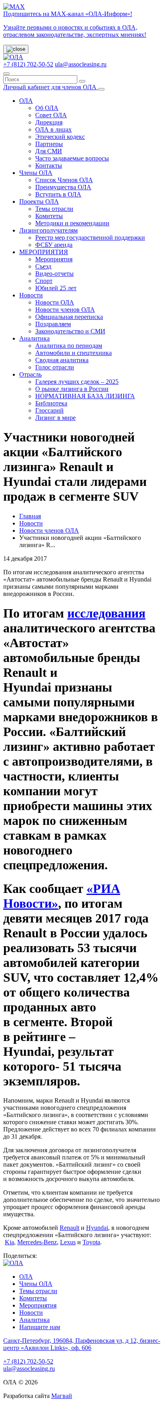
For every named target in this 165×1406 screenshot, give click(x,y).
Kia (9, 1242)
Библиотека (51, 403)
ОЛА (26, 100)
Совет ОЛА (51, 115)
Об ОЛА (46, 107)
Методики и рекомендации (72, 223)
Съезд (43, 266)
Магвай (61, 1395)
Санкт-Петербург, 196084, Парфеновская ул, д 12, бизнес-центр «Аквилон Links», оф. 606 (81, 1344)
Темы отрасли (54, 208)
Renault (69, 1227)
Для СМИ (48, 151)
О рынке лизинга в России (72, 388)
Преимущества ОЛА (63, 187)
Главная (30, 516)
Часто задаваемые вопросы (72, 158)
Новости (31, 295)
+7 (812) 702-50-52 (28, 64)
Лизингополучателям (48, 230)
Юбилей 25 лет (55, 288)
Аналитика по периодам (68, 345)
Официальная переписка (69, 316)
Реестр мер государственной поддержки (90, 237)
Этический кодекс (60, 136)
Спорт (43, 280)
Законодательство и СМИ (70, 331)
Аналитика (34, 338)
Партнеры (49, 143)
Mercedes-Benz (37, 1242)
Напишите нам (39, 1327)
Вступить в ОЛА (58, 194)
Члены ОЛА (35, 172)
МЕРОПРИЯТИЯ (43, 252)
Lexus (68, 1242)
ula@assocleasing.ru (81, 64)
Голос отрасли (54, 367)
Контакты (48, 165)
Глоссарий (49, 410)
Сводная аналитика (62, 360)
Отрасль (30, 374)
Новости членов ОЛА (65, 309)
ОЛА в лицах (53, 129)
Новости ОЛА (54, 302)
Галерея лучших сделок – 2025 (77, 381)
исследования (106, 613)
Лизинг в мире (55, 417)
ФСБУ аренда (53, 244)
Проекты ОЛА (39, 201)
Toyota (91, 1242)
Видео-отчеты (54, 273)
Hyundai (97, 1227)
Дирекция (48, 122)
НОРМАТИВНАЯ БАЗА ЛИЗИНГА (85, 396)
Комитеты (49, 216)
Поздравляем (53, 324)
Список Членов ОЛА (64, 180)
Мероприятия (53, 259)
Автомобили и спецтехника (73, 352)
